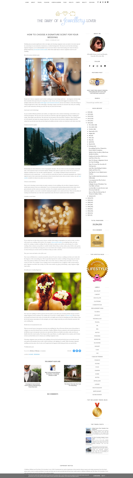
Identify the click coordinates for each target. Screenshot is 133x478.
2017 (89, 204)
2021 (89, 122)
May (90, 140)
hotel (97, 377)
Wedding (37, 354)
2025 (89, 114)
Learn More (96, 475)
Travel (97, 322)
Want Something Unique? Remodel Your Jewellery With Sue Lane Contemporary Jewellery (97, 92)
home (97, 374)
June (90, 137)
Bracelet (97, 291)
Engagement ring (97, 308)
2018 (89, 202)
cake (97, 349)
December (92, 125)
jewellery (97, 381)
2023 (89, 118)
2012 (89, 215)
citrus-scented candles (56, 242)
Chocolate (97, 298)
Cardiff (97, 294)
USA (97, 329)
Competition (97, 305)
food (97, 367)
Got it (103, 475)
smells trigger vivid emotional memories (49, 102)
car (97, 353)
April (90, 142)
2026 (89, 112)
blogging (97, 343)
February (91, 146)
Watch (97, 332)
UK (97, 325)
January (91, 196)
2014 (89, 211)
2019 (89, 200)
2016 (89, 206)
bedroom (97, 339)
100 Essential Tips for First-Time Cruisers (100, 447)
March (90, 144)
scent (31, 354)
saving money (97, 394)
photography (97, 387)
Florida (97, 311)
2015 (89, 209)
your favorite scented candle (40, 49)
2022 (89, 120)
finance (97, 360)
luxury (97, 384)
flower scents (69, 315)
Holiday (97, 315)
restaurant (97, 391)
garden (97, 370)
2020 (89, 198)
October (91, 129)
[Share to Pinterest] (80, 351)
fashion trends (97, 356)
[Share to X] (77, 351)
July (90, 135)
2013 (89, 213)
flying (97, 363)
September (92, 131)
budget (97, 346)
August (91, 133)
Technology (97, 318)
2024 (89, 116)
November (92, 127)
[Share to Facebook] (74, 351)
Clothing (97, 301)
